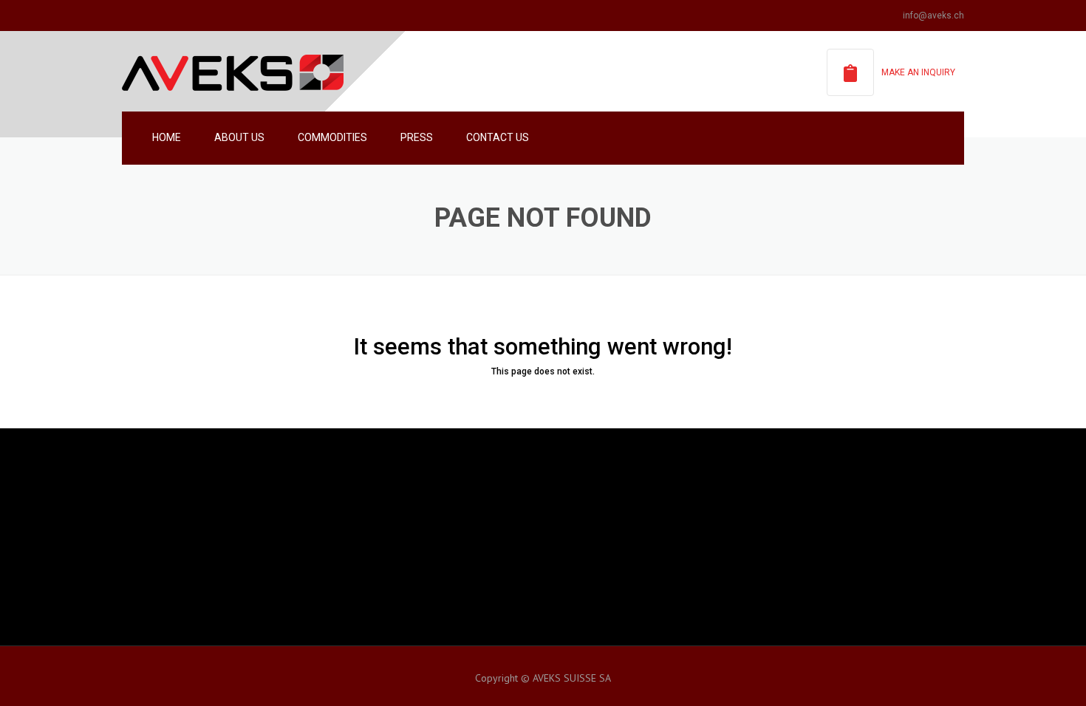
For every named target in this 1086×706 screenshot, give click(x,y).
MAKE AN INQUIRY (918, 72)
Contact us (497, 137)
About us (239, 137)
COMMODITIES (332, 137)
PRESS (416, 137)
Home (166, 137)
